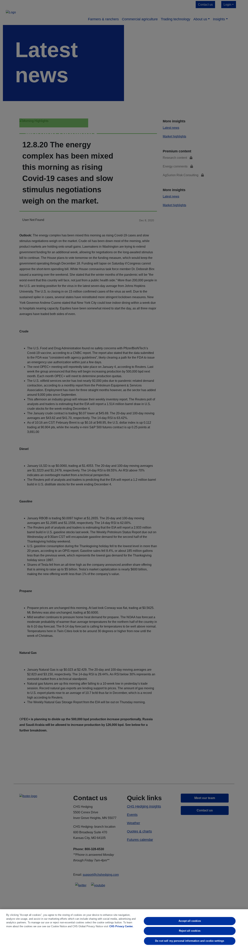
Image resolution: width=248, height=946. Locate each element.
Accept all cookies (190, 920)
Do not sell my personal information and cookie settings (189, 940)
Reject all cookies (190, 931)
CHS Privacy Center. (121, 926)
